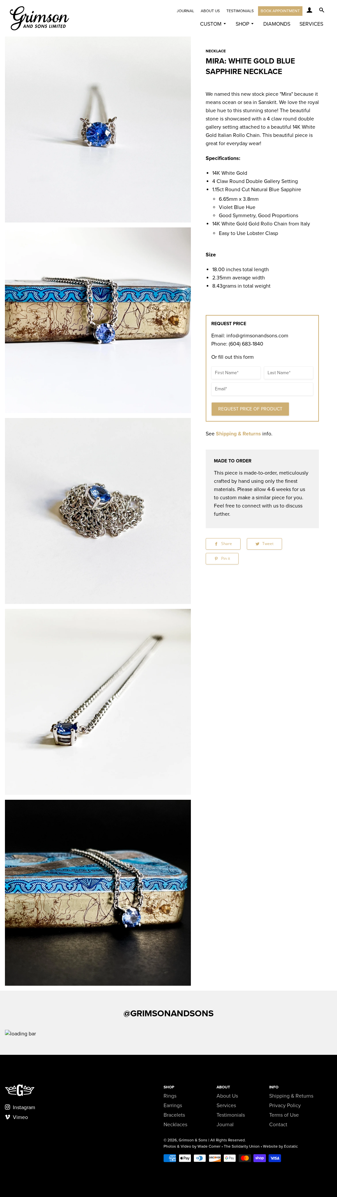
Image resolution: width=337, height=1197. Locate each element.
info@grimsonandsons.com (257, 335)
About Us (210, 11)
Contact (278, 1124)
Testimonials (240, 11)
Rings (170, 1096)
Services (311, 24)
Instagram (23, 1107)
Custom (211, 24)
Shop (243, 24)
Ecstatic (291, 1146)
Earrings (173, 1105)
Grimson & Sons (193, 1140)
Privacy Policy (285, 1105)
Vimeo (20, 1117)
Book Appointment (280, 11)
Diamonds (276, 24)
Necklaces (175, 1124)
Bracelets (174, 1115)
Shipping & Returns (238, 433)
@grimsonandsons (168, 1013)
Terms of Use (284, 1115)
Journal (185, 11)
